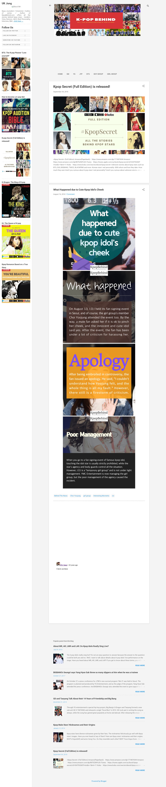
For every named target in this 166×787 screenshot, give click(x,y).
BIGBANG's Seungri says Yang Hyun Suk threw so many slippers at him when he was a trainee (95, 672)
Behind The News (60, 496)
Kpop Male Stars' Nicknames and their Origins (74, 725)
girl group (87, 496)
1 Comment (70, 194)
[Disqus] (99, 531)
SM (68, 74)
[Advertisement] (87, 53)
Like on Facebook (10, 35)
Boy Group (98, 74)
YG (74, 74)
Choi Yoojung (75, 496)
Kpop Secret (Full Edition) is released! (81, 87)
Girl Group (112, 74)
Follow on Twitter (10, 30)
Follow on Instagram (11, 44)
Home (60, 74)
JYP (80, 74)
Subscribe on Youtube (11, 40)
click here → (18, 21)
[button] (143, 86)
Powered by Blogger (99, 781)
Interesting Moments (101, 496)
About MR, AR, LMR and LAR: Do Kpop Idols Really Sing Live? (81, 646)
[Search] (148, 6)
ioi (113, 496)
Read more (140, 665)
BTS (88, 74)
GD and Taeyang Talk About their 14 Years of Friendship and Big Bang (84, 698)
